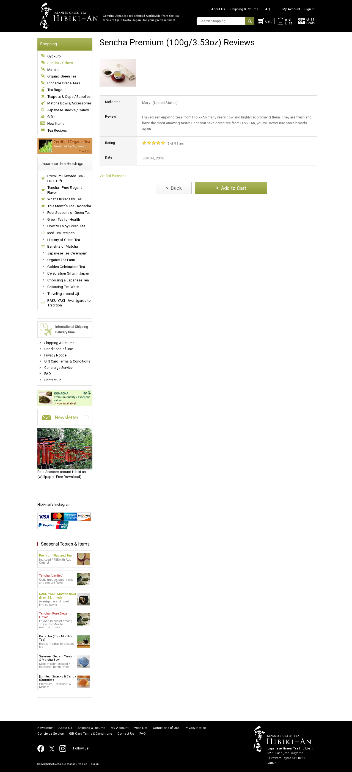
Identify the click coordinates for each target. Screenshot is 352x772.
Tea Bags (54, 90)
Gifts (51, 117)
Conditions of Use (58, 349)
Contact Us (53, 380)
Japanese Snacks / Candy (68, 110)
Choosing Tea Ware (63, 287)
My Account (291, 9)
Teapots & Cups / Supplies (68, 97)
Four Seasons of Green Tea (68, 213)
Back (174, 187)
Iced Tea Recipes (61, 233)
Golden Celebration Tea (66, 267)
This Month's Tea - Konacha (69, 206)
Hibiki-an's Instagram (53, 504)
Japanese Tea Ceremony (67, 253)
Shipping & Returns (244, 9)
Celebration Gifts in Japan (68, 273)
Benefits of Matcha (62, 246)
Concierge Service (58, 368)
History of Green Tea (63, 240)
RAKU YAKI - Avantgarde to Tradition (69, 303)
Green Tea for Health (63, 219)
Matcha (53, 70)
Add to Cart (231, 187)
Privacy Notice (55, 355)
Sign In (309, 9)
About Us (218, 9)
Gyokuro (54, 56)
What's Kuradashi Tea (64, 199)
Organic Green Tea (61, 76)
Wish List (140, 728)
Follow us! (81, 748)
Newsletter (45, 728)
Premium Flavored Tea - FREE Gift (66, 178)
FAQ (267, 9)
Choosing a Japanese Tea (68, 280)
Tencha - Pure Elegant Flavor (64, 190)
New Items (55, 123)
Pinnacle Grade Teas (63, 83)
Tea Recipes (57, 130)
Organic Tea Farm (61, 260)
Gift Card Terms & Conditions (67, 361)
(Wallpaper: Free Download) (61, 474)
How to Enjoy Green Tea (66, 226)
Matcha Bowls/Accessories (69, 103)
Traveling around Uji (63, 294)
